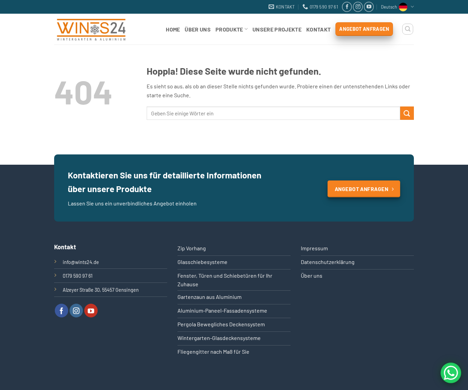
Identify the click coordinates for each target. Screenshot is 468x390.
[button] (407, 29)
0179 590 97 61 (78, 276)
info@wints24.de (81, 262)
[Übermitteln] (407, 113)
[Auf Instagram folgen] (358, 7)
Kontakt (318, 29)
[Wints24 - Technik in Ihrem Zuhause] (97, 29)
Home (173, 29)
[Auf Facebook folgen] (347, 7)
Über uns (198, 29)
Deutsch (389, 7)
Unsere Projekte (277, 29)
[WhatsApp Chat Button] (451, 373)
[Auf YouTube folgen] (369, 7)
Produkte (229, 29)
